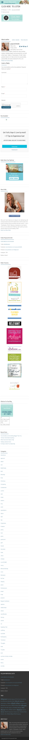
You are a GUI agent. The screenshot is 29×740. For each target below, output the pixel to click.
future (13, 705)
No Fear (2, 578)
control (2, 490)
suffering (3, 630)
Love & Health (4, 562)
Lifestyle (2, 558)
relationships (3, 607)
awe (2, 464)
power (24, 709)
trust (12, 714)
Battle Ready (3, 468)
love (3, 710)
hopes (2, 707)
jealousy (11, 707)
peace (2, 584)
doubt (2, 497)
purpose (2, 597)
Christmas (3, 481)
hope (2, 552)
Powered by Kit (14, 149)
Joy (20, 707)
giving (2, 529)
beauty (13, 699)
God (2, 533)
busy (2, 477)
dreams (2, 500)
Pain (11, 709)
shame (2, 620)
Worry (2, 662)
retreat (2, 610)
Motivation (3, 575)
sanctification (4, 614)
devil (2, 494)
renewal (22, 711)
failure (2, 513)
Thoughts (3, 643)
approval (3, 458)
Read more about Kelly (7, 60)
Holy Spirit (3, 549)
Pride (2, 594)
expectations (3, 510)
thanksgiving (3, 636)
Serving (2, 617)
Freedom (3, 526)
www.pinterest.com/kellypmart (12, 249)
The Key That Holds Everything (7, 437)
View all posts (24, 40)
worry (19, 714)
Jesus (2, 555)
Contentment (3, 487)
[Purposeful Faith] (14, 2)
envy (2, 503)
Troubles (3, 649)
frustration (9, 705)
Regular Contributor (5, 601)
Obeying (2, 581)
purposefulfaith (16, 9)
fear (1, 520)
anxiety (9, 699)
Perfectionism (4, 588)
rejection (3, 604)
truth (2, 653)
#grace (4, 699)
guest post (3, 539)
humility (7, 707)
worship (2, 666)
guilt (2, 542)
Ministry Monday (4, 568)
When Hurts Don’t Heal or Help (7, 439)
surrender (3, 633)
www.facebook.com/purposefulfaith (14, 247)
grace (2, 536)
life (23, 707)
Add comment (6, 12)
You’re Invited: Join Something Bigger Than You (11, 435)
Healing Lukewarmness (6, 441)
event (2, 507)
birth (2, 471)
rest (25, 711)
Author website (15, 40)
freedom (3, 705)
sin (1, 623)
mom (2, 571)
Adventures (3, 455)
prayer (2, 591)
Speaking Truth (4, 627)
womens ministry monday (6, 656)
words (2, 659)
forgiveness (3, 523)
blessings (3, 474)
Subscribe (14, 146)
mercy (2, 565)
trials (2, 646)
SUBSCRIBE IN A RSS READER (7, 241)
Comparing (3, 484)
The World (3, 640)
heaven (2, 546)
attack (2, 461)
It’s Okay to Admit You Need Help (8, 443)
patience (15, 709)
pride (7, 711)
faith (2, 516)
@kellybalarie (7, 244)
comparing (23, 699)
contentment (4, 701)
